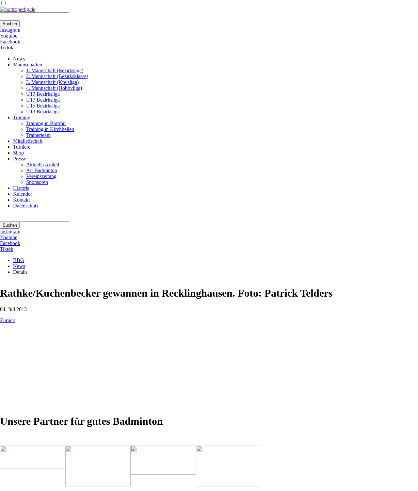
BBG (18, 260)
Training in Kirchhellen (50, 129)
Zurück (7, 320)
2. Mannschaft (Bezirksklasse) (57, 76)
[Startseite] (17, 9)
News (19, 58)
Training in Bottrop (46, 123)
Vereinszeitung (41, 176)
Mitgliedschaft (27, 141)
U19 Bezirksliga (43, 94)
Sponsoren (37, 182)
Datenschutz (26, 205)
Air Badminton (41, 170)
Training (21, 117)
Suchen (10, 23)
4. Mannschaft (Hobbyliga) (54, 88)
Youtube (8, 36)
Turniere (21, 147)
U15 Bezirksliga (43, 105)
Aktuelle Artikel (42, 164)
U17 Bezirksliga (43, 100)
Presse (19, 158)
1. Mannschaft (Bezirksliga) (54, 70)
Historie (21, 188)
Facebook (10, 41)
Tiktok (6, 47)
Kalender (22, 194)
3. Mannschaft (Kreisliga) (52, 82)
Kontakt (21, 200)
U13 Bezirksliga (43, 111)
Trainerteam (38, 135)
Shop (18, 152)
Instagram (10, 30)
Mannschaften (27, 64)
